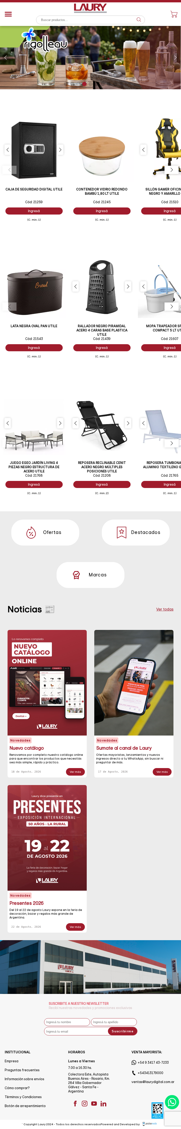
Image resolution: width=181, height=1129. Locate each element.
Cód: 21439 (102, 339)
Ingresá (34, 211)
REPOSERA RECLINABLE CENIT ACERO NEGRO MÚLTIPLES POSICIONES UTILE (102, 467)
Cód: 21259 (34, 202)
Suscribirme (122, 1031)
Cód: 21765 (169, 475)
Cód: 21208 (102, 475)
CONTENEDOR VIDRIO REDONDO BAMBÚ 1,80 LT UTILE (102, 191)
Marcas (98, 575)
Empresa (11, 1061)
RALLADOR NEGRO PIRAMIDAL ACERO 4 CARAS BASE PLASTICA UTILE (102, 330)
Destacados (143, 532)
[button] (5, 57)
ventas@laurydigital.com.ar (153, 1082)
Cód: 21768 (34, 475)
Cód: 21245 (102, 202)
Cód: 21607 (169, 339)
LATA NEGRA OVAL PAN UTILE (34, 326)
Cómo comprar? (17, 1088)
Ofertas (52, 532)
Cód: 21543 (34, 339)
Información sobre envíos (24, 1079)
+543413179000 (150, 1073)
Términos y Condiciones (23, 1097)
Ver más (75, 772)
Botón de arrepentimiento (25, 1106)
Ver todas (164, 609)
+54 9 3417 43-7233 (153, 1062)
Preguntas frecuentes (22, 1070)
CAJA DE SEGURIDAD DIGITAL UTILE (33, 189)
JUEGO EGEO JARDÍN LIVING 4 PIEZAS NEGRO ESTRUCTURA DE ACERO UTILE (33, 467)
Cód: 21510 (169, 202)
